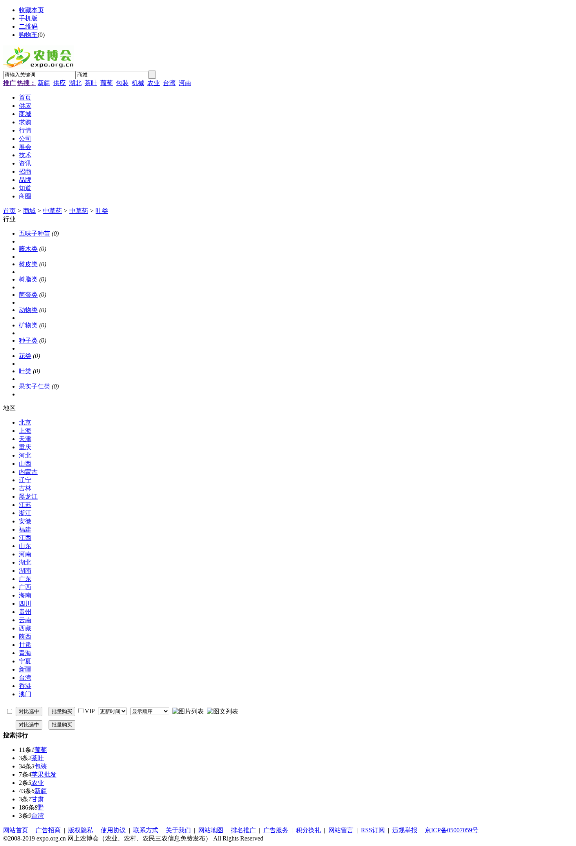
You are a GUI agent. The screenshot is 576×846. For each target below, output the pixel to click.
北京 (25, 422)
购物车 (28, 34)
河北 (25, 455)
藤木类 (28, 248)
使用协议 (113, 830)
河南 (185, 83)
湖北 (75, 83)
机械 (138, 83)
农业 (153, 83)
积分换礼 (308, 830)
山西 (25, 463)
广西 (25, 587)
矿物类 (28, 325)
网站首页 (15, 830)
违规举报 (404, 830)
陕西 (25, 636)
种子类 (28, 340)
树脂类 (28, 279)
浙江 (25, 513)
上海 (25, 430)
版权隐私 (80, 830)
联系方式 (145, 830)
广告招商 (48, 830)
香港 (25, 686)
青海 (25, 653)
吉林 (25, 488)
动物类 (28, 310)
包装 (122, 83)
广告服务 (275, 830)
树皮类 (28, 264)
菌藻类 (28, 294)
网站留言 (340, 830)
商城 (29, 210)
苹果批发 (43, 774)
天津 (25, 439)
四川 (25, 603)
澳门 (25, 694)
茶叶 (91, 83)
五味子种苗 (34, 233)
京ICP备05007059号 (451, 830)
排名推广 (243, 830)
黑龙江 (28, 496)
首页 (9, 210)
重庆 (25, 447)
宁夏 (25, 661)
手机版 (28, 18)
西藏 (25, 628)
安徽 (25, 521)
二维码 (28, 26)
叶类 (102, 210)
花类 (25, 355)
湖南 (25, 570)
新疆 (44, 83)
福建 (25, 529)
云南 (25, 620)
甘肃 (25, 644)
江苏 (25, 504)
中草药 (52, 210)
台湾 (169, 83)
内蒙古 (28, 471)
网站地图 (210, 830)
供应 (59, 83)
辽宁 (25, 480)
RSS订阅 (373, 830)
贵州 (25, 611)
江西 (25, 537)
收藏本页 (31, 10)
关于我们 (178, 830)
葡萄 (106, 83)
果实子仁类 (34, 386)
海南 (25, 595)
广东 (25, 578)
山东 (25, 546)
